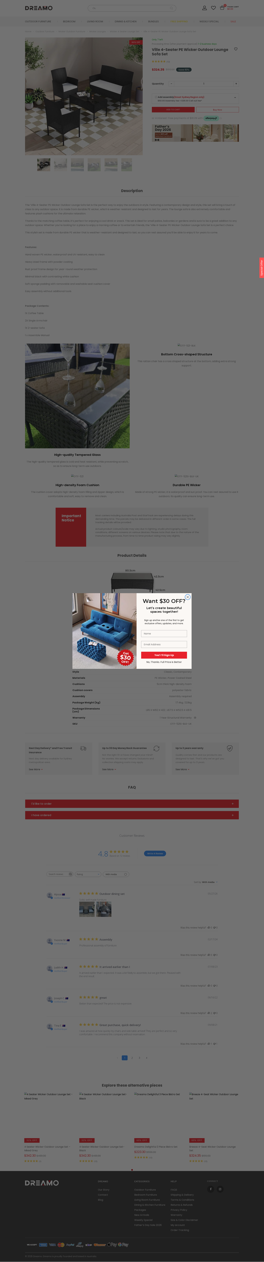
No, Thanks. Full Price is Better (164, 662)
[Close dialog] (187, 597)
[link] (104, 609)
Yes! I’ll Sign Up (164, 655)
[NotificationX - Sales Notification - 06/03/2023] (43, 1250)
